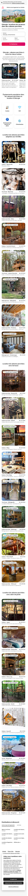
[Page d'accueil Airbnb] (3, 7)
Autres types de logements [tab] (8, 825)
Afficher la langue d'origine (18, 3)
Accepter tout (13, 879)
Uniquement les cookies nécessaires (13, 883)
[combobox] (13, 35)
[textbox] (7, 40)
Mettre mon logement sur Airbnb (15, 7)
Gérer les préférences (13, 886)
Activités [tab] (19, 825)
